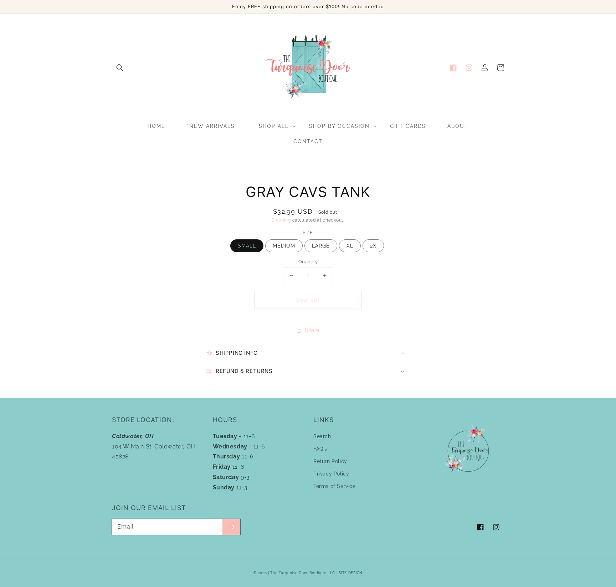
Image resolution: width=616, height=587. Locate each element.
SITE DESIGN (351, 573)
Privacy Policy (331, 474)
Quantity (308, 261)
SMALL (247, 246)
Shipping (281, 220)
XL (349, 246)
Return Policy (330, 461)
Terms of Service (334, 486)
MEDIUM (284, 246)
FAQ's (320, 449)
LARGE (321, 246)
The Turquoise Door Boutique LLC (302, 573)
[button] (120, 68)
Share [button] (312, 330)
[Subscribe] (231, 527)
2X (373, 246)
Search (322, 436)
